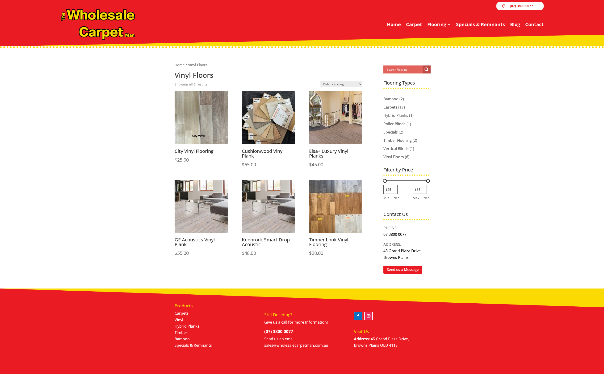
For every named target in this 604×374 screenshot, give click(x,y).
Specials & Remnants (480, 24)
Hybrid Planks (187, 326)
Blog (515, 24)
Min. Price (391, 198)
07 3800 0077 (395, 234)
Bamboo (182, 338)
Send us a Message (403, 269)
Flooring (436, 24)
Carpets (182, 313)
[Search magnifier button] (427, 69)
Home (394, 24)
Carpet (414, 24)
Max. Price (421, 198)
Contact (534, 24)
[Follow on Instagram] (368, 316)
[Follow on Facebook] (358, 316)
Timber (181, 332)
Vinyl (179, 319)
